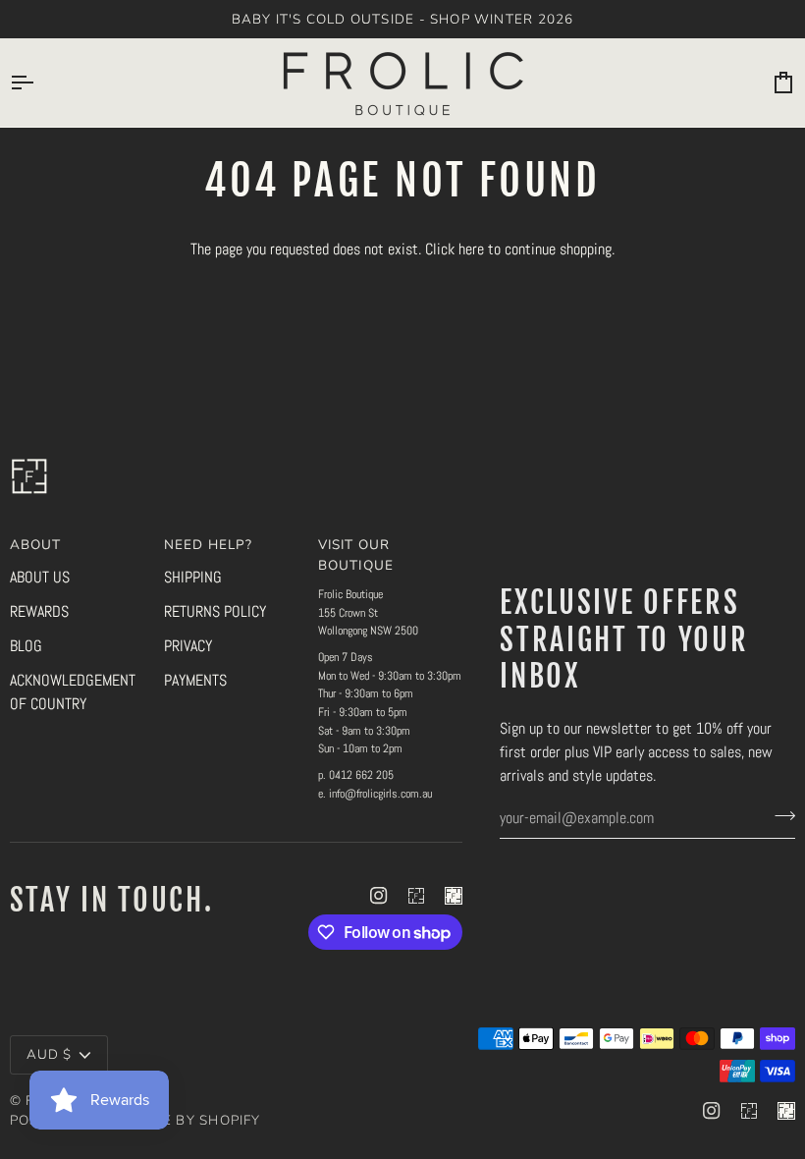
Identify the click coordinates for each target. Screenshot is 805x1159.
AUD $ (50, 1054)
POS (24, 1120)
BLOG (26, 645)
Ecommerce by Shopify (170, 1120)
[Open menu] (39, 82)
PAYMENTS (195, 680)
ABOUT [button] (36, 544)
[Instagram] (379, 896)
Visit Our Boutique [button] (356, 554)
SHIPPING (193, 577)
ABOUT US (40, 577)
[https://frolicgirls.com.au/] (453, 896)
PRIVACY (188, 645)
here (471, 249)
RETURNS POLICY (215, 611)
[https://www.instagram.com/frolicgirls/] (416, 896)
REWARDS (39, 611)
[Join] (779, 815)
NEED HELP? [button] (208, 544)
